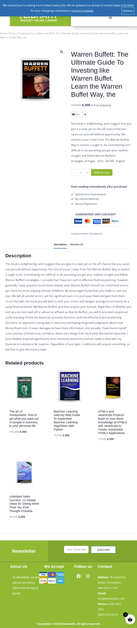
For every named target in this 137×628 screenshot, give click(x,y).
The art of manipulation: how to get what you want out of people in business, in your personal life (24, 419)
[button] (110, 17)
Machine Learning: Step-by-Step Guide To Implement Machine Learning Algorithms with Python (67, 420)
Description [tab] (60, 244)
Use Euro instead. (82, 11)
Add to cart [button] (17, 442)
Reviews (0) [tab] (76, 244)
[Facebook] (78, 576)
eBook (85, 233)
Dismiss (128, 11)
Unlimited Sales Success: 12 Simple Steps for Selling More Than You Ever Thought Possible (24, 504)
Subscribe (103, 549)
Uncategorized (95, 233)
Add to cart (101, 172)
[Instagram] (88, 576)
